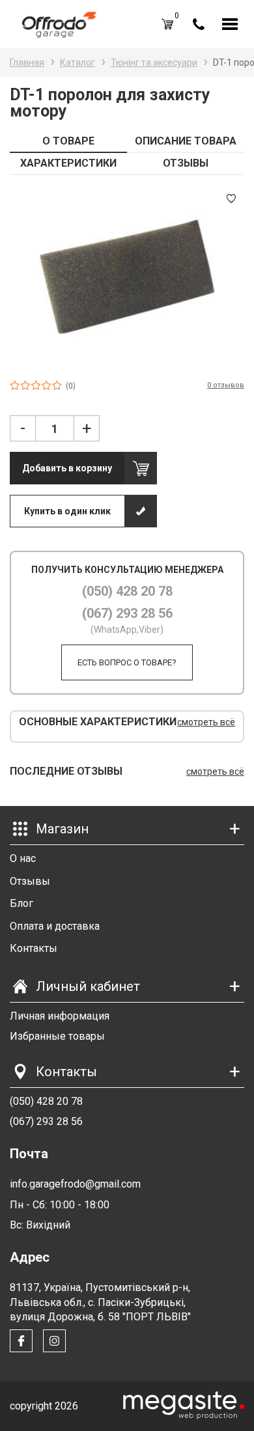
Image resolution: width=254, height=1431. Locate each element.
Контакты (33, 948)
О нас (23, 858)
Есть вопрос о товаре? (127, 662)
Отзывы (30, 881)
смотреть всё (206, 722)
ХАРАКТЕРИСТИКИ (68, 163)
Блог (21, 903)
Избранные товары (57, 1036)
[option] (127, 277)
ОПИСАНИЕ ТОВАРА (185, 141)
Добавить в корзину (67, 468)
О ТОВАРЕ (68, 141)
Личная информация (59, 1016)
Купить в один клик (67, 511)
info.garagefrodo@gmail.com (75, 1184)
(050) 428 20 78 (127, 591)
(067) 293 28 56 (127, 613)
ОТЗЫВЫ (185, 163)
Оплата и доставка (55, 926)
